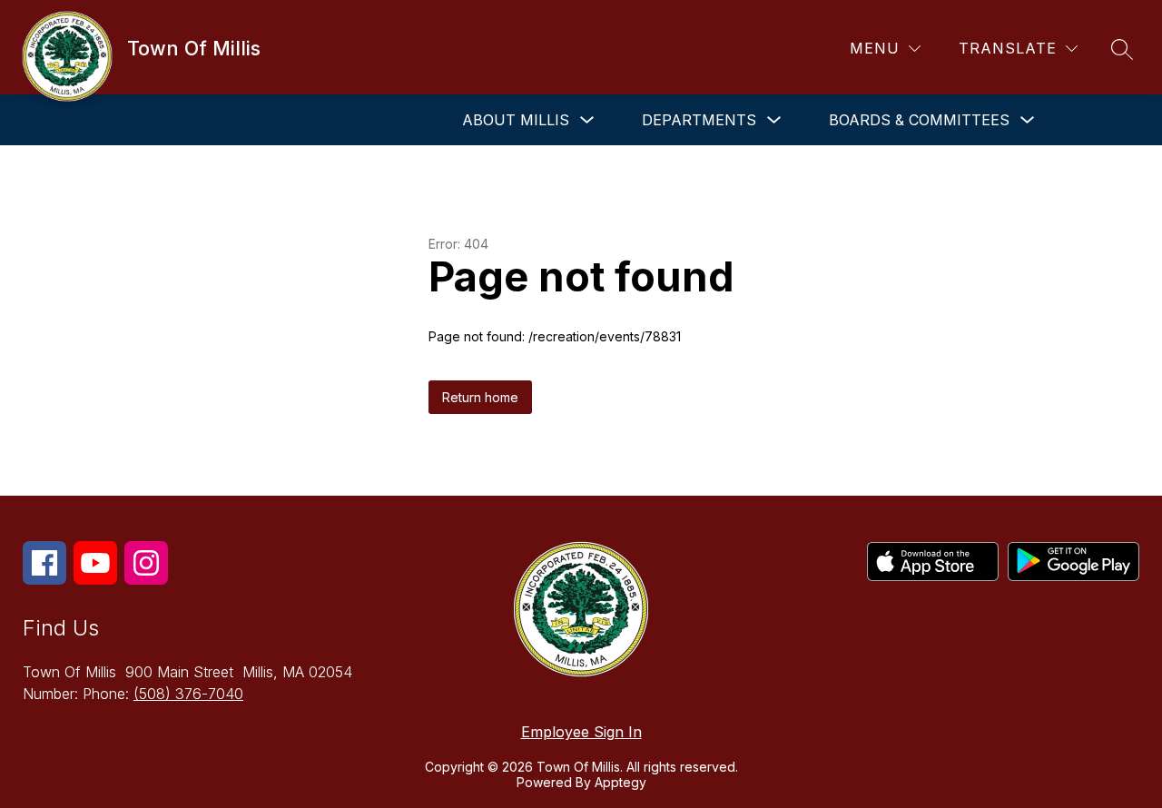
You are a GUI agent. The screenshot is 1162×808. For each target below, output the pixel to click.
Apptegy (620, 782)
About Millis (515, 120)
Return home (480, 397)
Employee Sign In (581, 732)
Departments (699, 120)
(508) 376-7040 (188, 694)
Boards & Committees (919, 120)
